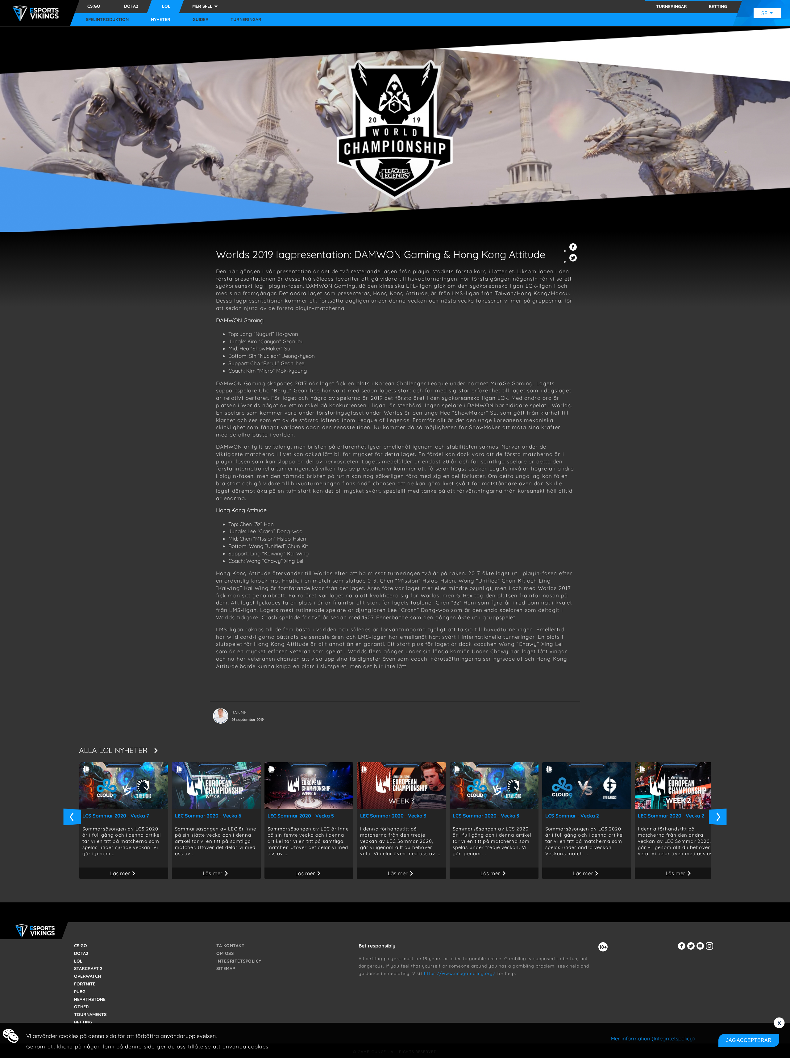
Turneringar (246, 19)
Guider (201, 19)
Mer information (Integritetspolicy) (653, 1038)
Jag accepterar (748, 1040)
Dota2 (131, 6)
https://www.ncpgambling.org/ (460, 973)
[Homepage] (37, 13)
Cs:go (93, 6)
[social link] (682, 949)
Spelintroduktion (107, 19)
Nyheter (160, 19)
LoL (166, 6)
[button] (574, 250)
